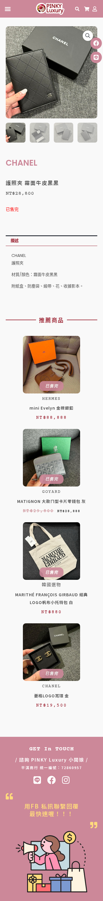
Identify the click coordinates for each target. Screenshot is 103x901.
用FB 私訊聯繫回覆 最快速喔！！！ (51, 810)
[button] (7, 9)
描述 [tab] (15, 240)
